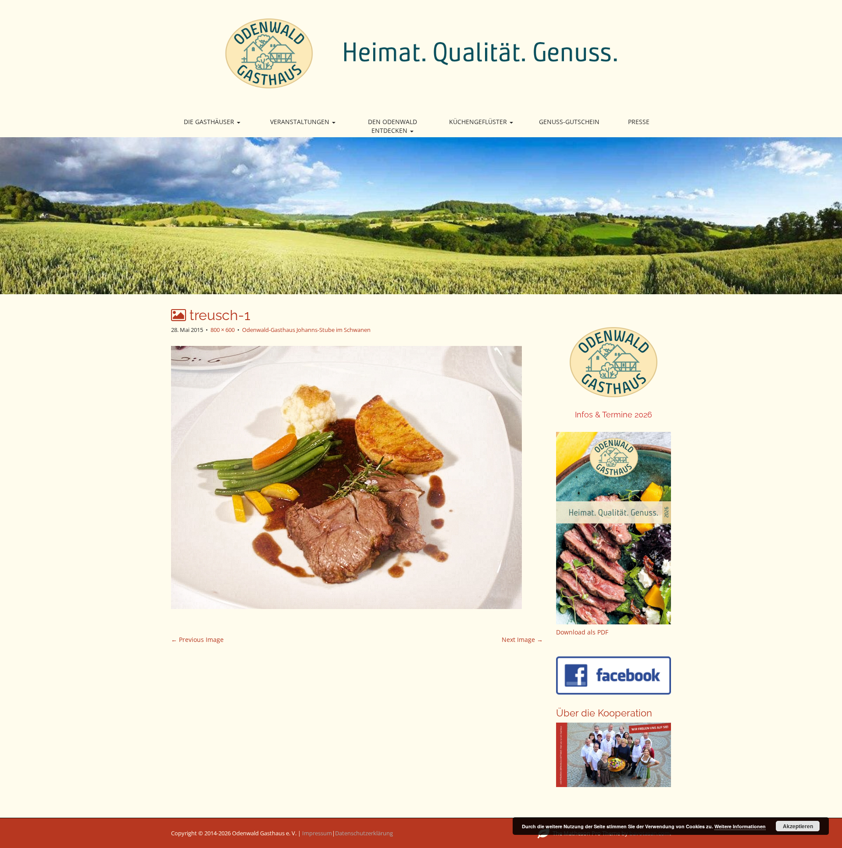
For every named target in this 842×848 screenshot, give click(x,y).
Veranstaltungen (300, 122)
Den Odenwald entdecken (392, 126)
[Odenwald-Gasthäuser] (421, 52)
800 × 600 (222, 330)
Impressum (317, 833)
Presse (638, 122)
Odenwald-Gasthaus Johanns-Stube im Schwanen (306, 330)
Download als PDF (582, 632)
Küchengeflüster (479, 122)
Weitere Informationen (740, 826)
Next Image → (522, 639)
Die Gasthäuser (210, 122)
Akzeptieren (798, 826)
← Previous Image (197, 639)
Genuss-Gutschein (569, 122)
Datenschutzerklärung (364, 833)
